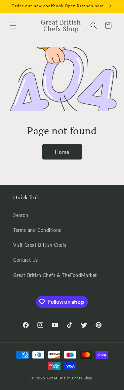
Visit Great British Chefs (39, 245)
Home (62, 152)
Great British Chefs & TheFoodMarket (55, 275)
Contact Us (25, 260)
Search (20, 215)
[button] (13, 25)
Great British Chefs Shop (70, 378)
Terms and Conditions (37, 230)
